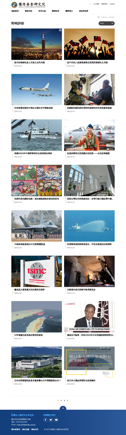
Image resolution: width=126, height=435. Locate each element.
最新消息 (28, 11)
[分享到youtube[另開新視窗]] (56, 420)
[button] (107, 23)
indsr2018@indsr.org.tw (26, 425)
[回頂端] (63, 409)
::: (90, 4)
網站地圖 (25, 429)
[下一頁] (67, 400)
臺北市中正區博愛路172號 (21, 419)
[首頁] (99, 17)
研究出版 (42, 11)
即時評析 (112, 17)
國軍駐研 (55, 11)
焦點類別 (15, 11)
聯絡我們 (104, 4)
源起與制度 (83, 11)
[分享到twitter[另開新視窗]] (51, 420)
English (112, 4)
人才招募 (96, 4)
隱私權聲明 (15, 429)
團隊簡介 (69, 11)
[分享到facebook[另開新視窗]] (45, 420)
